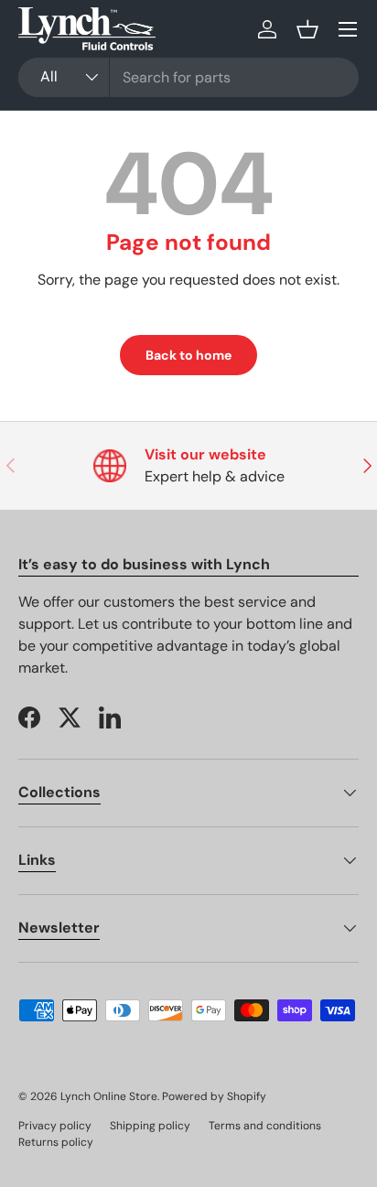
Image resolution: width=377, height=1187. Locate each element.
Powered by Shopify (214, 1096)
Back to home (188, 355)
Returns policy (55, 1142)
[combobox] (188, 77)
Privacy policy (55, 1125)
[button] (307, 29)
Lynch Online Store (108, 1096)
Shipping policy (150, 1125)
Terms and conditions (265, 1125)
